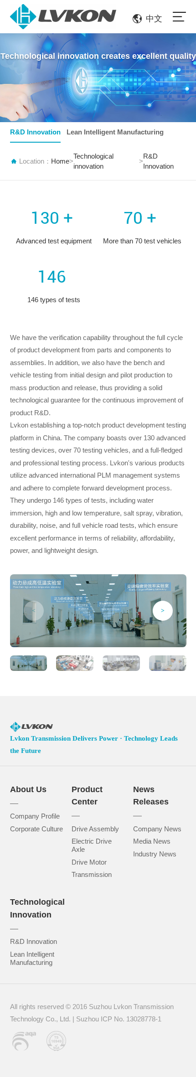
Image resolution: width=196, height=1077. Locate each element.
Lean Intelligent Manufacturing (115, 132)
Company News (157, 829)
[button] (163, 611)
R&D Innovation (35, 132)
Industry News (154, 854)
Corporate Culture (36, 829)
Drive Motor (89, 862)
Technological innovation (93, 161)
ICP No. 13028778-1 (131, 1019)
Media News (151, 841)
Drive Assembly (95, 829)
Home (60, 161)
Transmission (92, 874)
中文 (154, 18)
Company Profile (35, 816)
